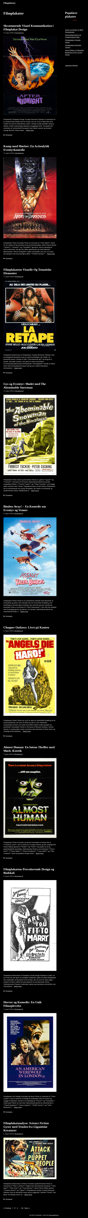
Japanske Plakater (71, 65)
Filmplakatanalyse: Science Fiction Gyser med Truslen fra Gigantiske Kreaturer (26, 1126)
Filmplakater (9, 3)
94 (22, 1208)
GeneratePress (54, 1215)
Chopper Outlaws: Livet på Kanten (26, 627)
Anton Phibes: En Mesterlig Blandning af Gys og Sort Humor (74, 52)
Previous (7, 1208)
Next (27, 1208)
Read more (30, 130)
